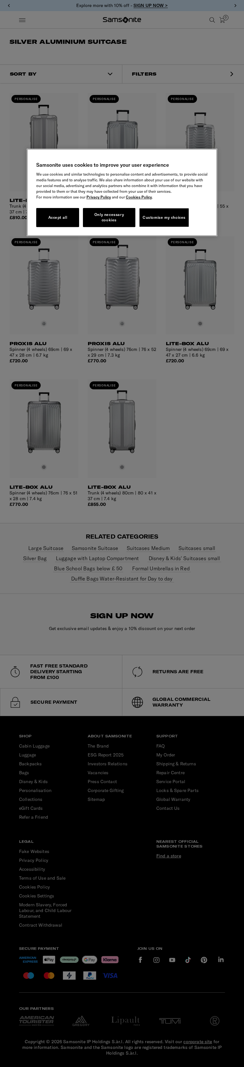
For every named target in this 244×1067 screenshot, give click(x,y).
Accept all (57, 217)
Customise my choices (164, 217)
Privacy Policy (98, 197)
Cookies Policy (139, 197)
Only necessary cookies (109, 217)
